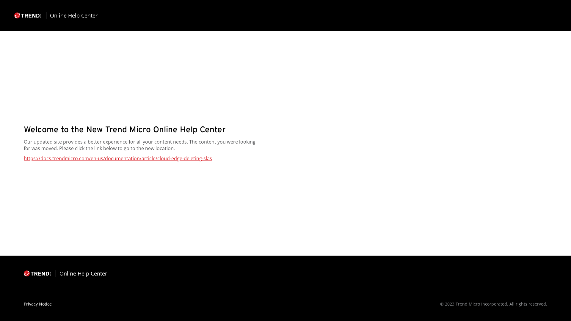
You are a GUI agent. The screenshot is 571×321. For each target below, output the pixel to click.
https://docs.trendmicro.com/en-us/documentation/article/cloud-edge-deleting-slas (118, 158)
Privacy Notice (38, 304)
